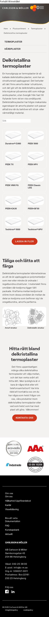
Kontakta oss (24, 418)
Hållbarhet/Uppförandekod (18, 501)
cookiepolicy (28, 610)
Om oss (9, 497)
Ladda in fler (24, 241)
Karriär (8, 505)
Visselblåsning (12, 510)
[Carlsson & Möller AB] (19, 11)
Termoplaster (37, 29)
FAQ (7, 526)
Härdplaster (12, 49)
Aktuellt (9, 534)
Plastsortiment (19, 29)
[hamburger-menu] (42, 8)
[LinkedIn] (13, 592)
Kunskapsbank (12, 530)
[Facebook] (7, 592)
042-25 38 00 (19, 564)
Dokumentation (12, 521)
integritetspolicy (11, 610)
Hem (6, 29)
